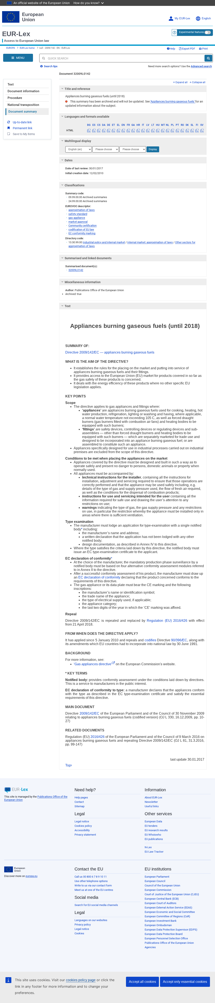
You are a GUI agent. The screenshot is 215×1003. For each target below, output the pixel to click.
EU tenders (151, 825)
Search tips (50, 66)
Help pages (81, 797)
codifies (150, 640)
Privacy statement (85, 834)
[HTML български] (89, 130)
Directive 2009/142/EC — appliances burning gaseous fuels (109, 352)
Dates (68, 160)
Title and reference (77, 89)
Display (153, 149)
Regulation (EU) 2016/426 (167, 620)
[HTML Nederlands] (167, 130)
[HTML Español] (94, 130)
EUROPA (10, 48)
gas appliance (76, 217)
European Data (153, 821)
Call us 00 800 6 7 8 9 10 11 (91, 876)
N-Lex (148, 847)
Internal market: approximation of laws (150, 242)
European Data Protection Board (163, 934)
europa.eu (31, 876)
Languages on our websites (91, 920)
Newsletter (151, 801)
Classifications (74, 185)
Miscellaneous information (83, 282)
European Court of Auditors (160, 903)
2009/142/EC (89, 713)
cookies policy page (81, 980)
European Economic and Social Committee (170, 912)
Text (11, 84)
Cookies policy (83, 825)
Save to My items (24, 134)
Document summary (22, 111)
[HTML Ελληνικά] (118, 130)
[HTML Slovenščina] (192, 130)
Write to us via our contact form (93, 885)
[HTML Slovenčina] (187, 130)
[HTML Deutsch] (108, 130)
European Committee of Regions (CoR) (167, 916)
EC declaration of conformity (99, 577)
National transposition (23, 105)
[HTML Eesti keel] (113, 130)
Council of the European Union (162, 885)
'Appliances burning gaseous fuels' (172, 101)
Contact (79, 801)
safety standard (77, 214)
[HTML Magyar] (157, 130)
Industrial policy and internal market (104, 242)
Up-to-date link (22, 122)
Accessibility (82, 830)
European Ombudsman (158, 925)
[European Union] (14, 869)
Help (172, 48)
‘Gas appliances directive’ (93, 664)
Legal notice (82, 821)
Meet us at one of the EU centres (94, 889)
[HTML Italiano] (143, 130)
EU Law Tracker (154, 851)
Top (68, 765)
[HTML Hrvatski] (138, 130)
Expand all (181, 82)
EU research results (156, 830)
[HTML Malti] (162, 130)
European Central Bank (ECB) (162, 898)
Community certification (82, 225)
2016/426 (97, 737)
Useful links (152, 806)
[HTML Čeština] (98, 130)
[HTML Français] (128, 130)
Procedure (15, 98)
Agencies (150, 947)
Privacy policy (83, 924)
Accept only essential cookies (185, 981)
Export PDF (188, 48)
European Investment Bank (161, 920)
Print (205, 48)
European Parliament (157, 876)
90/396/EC (179, 640)
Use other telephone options (91, 881)
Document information (23, 91)
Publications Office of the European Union (169, 942)
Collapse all (198, 82)
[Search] (208, 58)
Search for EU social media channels (96, 905)
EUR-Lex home (27, 48)
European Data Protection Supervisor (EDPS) (171, 929)
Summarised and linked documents (88, 258)
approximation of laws (81, 210)
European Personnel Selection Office (166, 938)
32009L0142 (75, 270)
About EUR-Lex (153, 797)
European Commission (158, 889)
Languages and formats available (87, 116)
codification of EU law (81, 229)
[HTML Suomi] (197, 130)
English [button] (206, 18)
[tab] (132, 89)
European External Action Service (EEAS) (168, 907)
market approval (78, 221)
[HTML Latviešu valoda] (148, 130)
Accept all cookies (142, 981)
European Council (155, 881)
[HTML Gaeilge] (133, 130)
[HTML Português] (177, 130)
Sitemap (79, 806)
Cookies (79, 933)
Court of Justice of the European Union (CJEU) (172, 894)
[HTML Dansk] (103, 130)
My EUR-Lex (182, 18)
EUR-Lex (16, 34)
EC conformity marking (81, 233)
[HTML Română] (182, 130)
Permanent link (22, 128)
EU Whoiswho (153, 834)
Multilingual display (78, 141)
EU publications (154, 839)
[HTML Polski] (172, 130)
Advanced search (201, 66)
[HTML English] (123, 130)
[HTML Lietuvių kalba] (153, 130)
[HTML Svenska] (202, 130)
